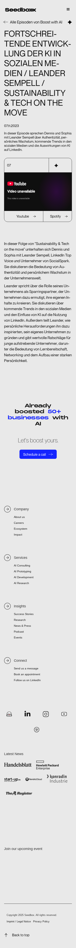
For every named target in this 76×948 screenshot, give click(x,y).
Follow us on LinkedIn (27, 680)
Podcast (19, 631)
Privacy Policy (41, 921)
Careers (19, 522)
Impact (18, 534)
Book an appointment (27, 674)
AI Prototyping (22, 571)
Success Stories (24, 614)
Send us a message (26, 668)
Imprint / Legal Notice (19, 921)
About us (19, 517)
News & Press (22, 625)
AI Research (21, 583)
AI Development (24, 577)
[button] (68, 9)
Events (18, 637)
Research (20, 619)
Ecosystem (20, 528)
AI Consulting (22, 565)
